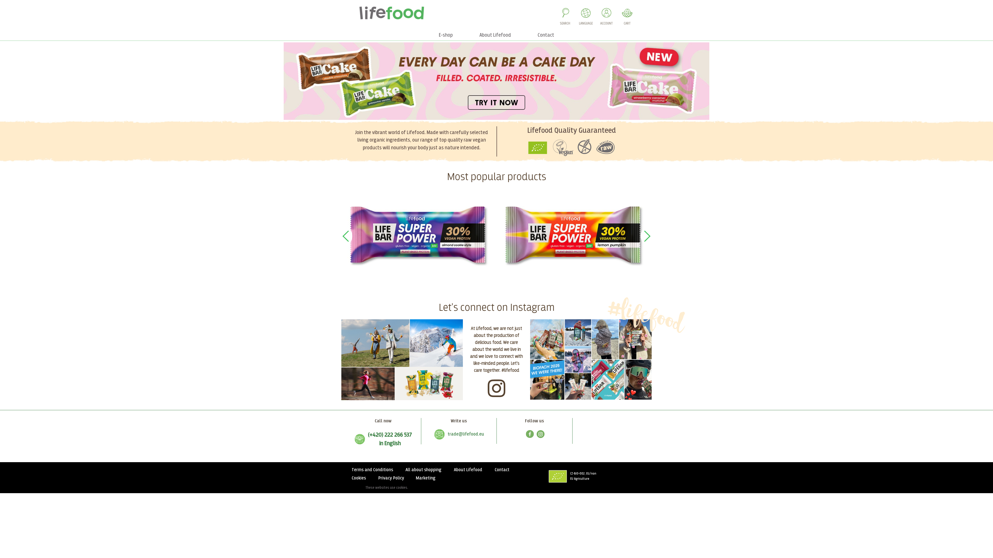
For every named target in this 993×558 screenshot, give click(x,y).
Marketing (425, 478)
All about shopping (423, 470)
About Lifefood (468, 470)
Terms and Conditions (372, 470)
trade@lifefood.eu (466, 434)
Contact (502, 470)
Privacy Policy (391, 478)
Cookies (359, 478)
